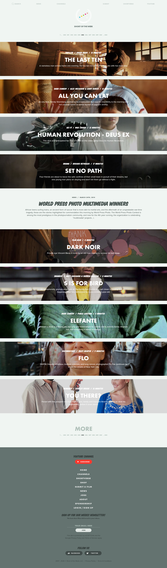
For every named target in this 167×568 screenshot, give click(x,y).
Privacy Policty (90, 561)
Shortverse (83, 478)
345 (82, 35)
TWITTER (94, 553)
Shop (83, 482)
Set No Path (83, 171)
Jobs (83, 495)
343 (75, 35)
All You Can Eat (83, 96)
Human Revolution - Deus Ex (83, 135)
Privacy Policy (76, 538)
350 (100, 35)
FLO (83, 358)
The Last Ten (83, 60)
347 (89, 35)
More (83, 429)
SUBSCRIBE (85, 462)
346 (86, 35)
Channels (83, 474)
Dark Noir (83, 247)
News (83, 491)
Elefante (83, 321)
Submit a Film (83, 486)
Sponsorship (83, 503)
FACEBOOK (75, 553)
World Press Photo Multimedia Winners (83, 203)
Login (77, 507)
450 (106, 35)
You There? (83, 395)
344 (79, 35)
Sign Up (88, 507)
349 (97, 35)
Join (83, 530)
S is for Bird (83, 283)
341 (68, 35)
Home (83, 470)
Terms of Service (91, 538)
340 (64, 35)
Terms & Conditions (105, 561)
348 (93, 35)
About (83, 499)
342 (71, 35)
